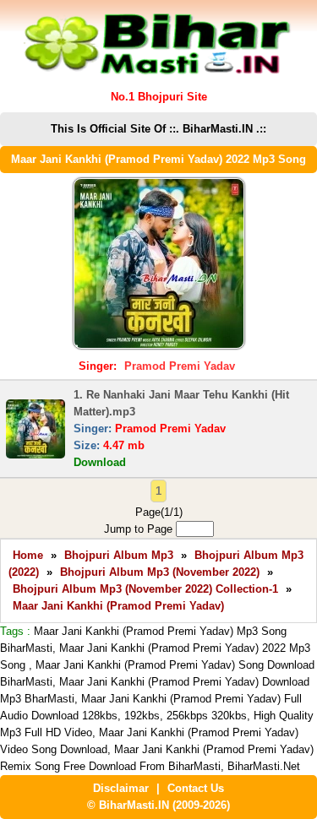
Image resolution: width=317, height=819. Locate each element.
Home (28, 555)
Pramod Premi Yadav (179, 366)
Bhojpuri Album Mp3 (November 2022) (160, 572)
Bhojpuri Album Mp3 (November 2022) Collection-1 (145, 589)
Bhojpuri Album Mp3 (118, 555)
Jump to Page (140, 529)
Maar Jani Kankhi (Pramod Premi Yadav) (118, 605)
